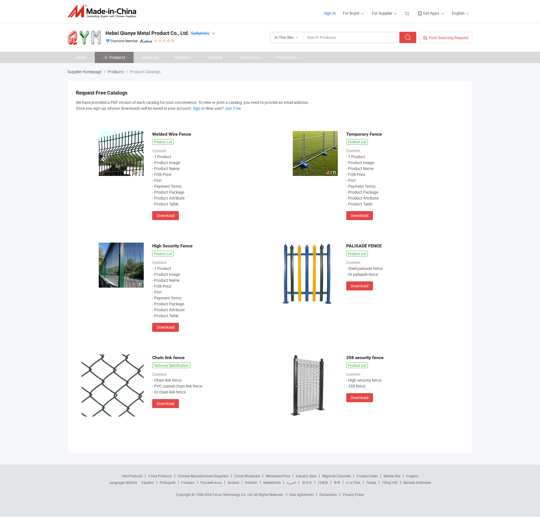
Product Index (367, 476)
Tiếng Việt (390, 482)
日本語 (323, 482)
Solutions (183, 57)
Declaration (328, 494)
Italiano (233, 482)
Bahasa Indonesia (417, 482)
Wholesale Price (278, 476)
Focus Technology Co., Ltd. (233, 494)
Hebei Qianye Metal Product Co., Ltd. (147, 33)
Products (117, 57)
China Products (160, 476)
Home (81, 57)
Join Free (233, 108)
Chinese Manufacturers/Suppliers (203, 476)
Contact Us (249, 57)
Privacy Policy (353, 494)
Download (165, 215)
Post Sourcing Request (449, 37)
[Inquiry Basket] (408, 13)
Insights (412, 476)
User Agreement (301, 494)
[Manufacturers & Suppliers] (104, 11)
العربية (291, 482)
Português (168, 482)
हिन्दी (337, 482)
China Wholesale (247, 476)
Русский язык (211, 482)
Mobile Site (392, 476)
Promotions (286, 57)
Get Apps (431, 13)
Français (188, 482)
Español (147, 482)
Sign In (330, 13)
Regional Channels (336, 476)
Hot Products (132, 476)
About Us (150, 57)
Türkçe (371, 482)
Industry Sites (306, 476)
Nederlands (272, 482)
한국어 (307, 482)
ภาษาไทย (353, 482)
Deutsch (251, 482)
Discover (215, 57)
